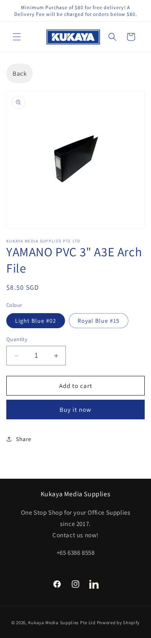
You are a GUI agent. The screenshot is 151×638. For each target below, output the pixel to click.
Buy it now (75, 409)
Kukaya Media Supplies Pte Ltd (61, 622)
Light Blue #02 (35, 320)
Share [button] (23, 439)
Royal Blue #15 (99, 320)
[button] (17, 37)
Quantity (16, 339)
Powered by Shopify (118, 622)
